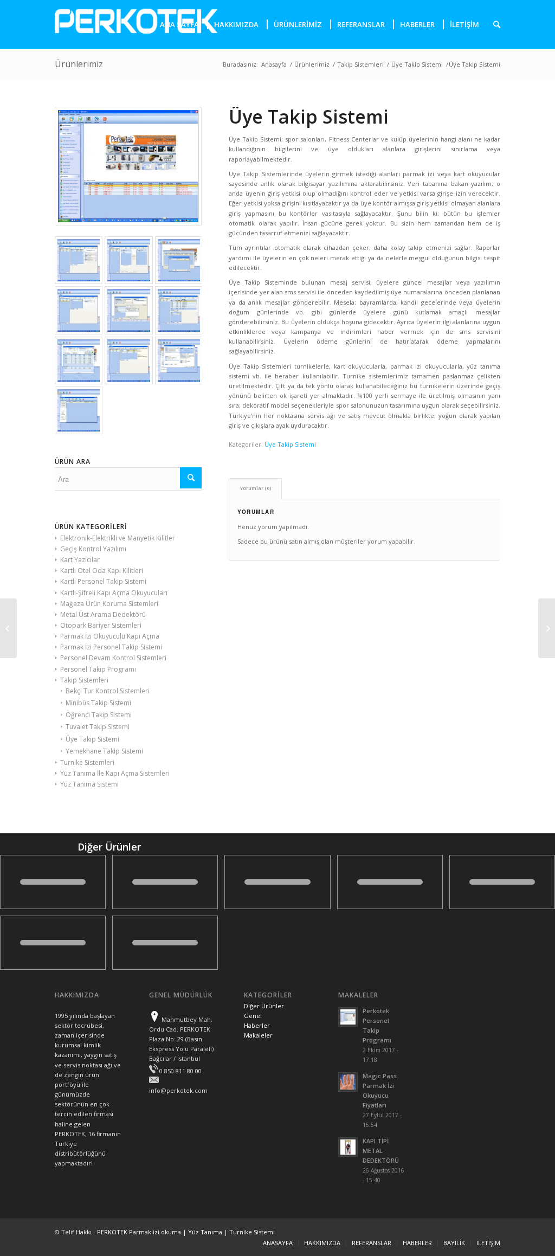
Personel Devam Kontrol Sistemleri (113, 657)
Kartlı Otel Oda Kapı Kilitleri (101, 570)
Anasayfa (274, 64)
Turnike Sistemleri (87, 762)
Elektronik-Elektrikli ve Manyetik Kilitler (117, 538)
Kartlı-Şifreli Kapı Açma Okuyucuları (113, 592)
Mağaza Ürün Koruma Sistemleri (109, 603)
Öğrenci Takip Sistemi (99, 714)
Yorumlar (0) (255, 488)
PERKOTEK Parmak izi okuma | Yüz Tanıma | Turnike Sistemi (186, 1232)
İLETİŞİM (488, 1243)
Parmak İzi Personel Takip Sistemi (111, 647)
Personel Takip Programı (98, 669)
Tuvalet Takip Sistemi (98, 726)
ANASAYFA (278, 1243)
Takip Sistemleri (360, 64)
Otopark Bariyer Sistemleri (100, 625)
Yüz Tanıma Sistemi (89, 784)
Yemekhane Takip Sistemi (104, 751)
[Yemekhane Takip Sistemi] (8, 628)
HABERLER (417, 1243)
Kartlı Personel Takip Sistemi (103, 581)
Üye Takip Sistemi (417, 64)
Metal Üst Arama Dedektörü (103, 614)
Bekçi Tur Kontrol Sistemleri (108, 690)
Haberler (257, 1025)
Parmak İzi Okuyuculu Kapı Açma (109, 636)
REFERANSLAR (371, 1243)
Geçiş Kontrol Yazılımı (93, 548)
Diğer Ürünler (264, 1006)
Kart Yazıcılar (80, 559)
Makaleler (258, 1035)
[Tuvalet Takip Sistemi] (546, 628)
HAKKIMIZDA (322, 1243)
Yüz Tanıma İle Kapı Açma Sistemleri (115, 773)
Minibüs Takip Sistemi (98, 702)
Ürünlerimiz (79, 64)
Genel (253, 1016)
